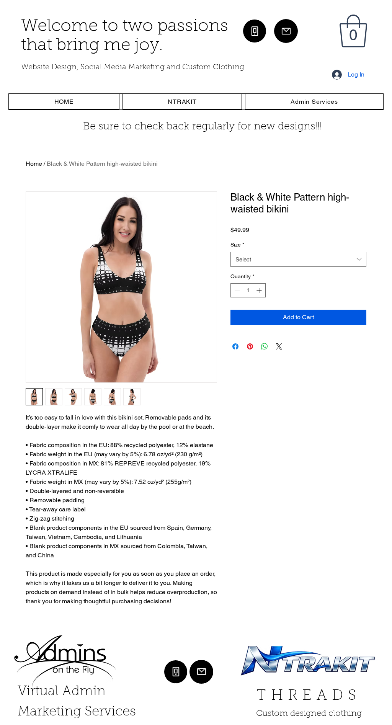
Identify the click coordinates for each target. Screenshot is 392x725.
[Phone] (254, 31)
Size (237, 245)
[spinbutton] (248, 290)
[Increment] (260, 290)
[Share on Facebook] (235, 346)
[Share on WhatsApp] (264, 346)
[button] (353, 31)
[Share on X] (279, 346)
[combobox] (298, 259)
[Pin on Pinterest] (250, 346)
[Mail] (286, 31)
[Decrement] (236, 290)
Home (34, 163)
